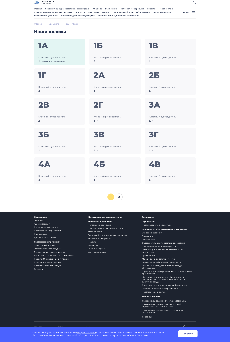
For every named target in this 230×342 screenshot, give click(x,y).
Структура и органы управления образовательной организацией (167, 272)
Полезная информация (132, 9)
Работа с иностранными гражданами (160, 288)
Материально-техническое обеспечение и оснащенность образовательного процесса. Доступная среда (163, 279)
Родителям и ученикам (100, 221)
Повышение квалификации (47, 262)
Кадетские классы (162, 12)
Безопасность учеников (46, 15)
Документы (147, 236)
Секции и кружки (96, 248)
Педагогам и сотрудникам (47, 242)
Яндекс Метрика (86, 332)
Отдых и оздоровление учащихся (78, 15)
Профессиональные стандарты (49, 252)
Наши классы (40, 234)
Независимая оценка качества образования (164, 301)
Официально (148, 221)
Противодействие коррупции (157, 225)
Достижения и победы (45, 237)
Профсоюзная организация (47, 265)
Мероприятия (166, 9)
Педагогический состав (46, 227)
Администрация (42, 224)
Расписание (111, 9)
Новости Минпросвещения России (51, 259)
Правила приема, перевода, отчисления (118, 15)
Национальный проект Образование (131, 12)
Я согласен (188, 333)
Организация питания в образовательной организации (162, 251)
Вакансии (39, 269)
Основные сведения (152, 233)
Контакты (80, 12)
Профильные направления (47, 230)
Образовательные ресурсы (47, 248)
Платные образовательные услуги (159, 246)
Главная (38, 9)
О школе (97, 9)
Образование (148, 239)
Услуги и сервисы (97, 252)
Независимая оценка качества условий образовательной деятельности (161, 305)
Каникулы (93, 245)
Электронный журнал (45, 245)
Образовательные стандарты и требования (163, 243)
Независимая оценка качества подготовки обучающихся (163, 311)
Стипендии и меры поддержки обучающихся (164, 285)
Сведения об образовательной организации (67, 9)
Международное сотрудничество (105, 217)
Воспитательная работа (99, 238)
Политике (142, 335)
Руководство (148, 255)
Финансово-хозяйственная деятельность (162, 262)
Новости (151, 9)
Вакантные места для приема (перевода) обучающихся (162, 266)
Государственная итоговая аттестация (53, 12)
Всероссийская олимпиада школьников (108, 235)
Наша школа (40, 217)
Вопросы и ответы (151, 296)
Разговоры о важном (98, 12)
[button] (194, 2)
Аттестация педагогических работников (54, 255)
